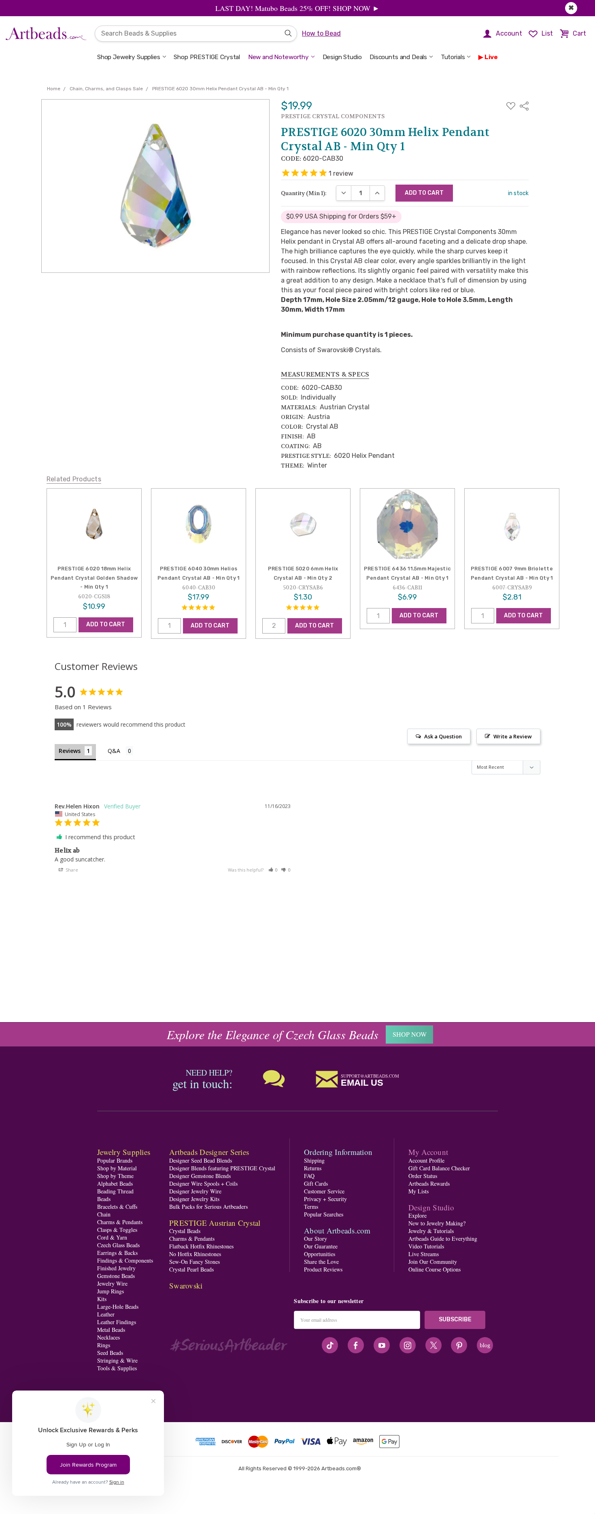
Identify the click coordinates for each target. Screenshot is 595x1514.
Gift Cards (316, 1183)
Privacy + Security (325, 1199)
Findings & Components (125, 1260)
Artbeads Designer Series (209, 1152)
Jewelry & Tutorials (431, 1231)
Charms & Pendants (119, 1222)
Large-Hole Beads (117, 1306)
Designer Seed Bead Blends (200, 1160)
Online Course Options (434, 1269)
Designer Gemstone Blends (200, 1176)
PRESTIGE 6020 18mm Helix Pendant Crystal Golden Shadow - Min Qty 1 (94, 578)
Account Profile (426, 1160)
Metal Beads (111, 1329)
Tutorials (453, 57)
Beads (103, 1199)
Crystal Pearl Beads (191, 1269)
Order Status (422, 1176)
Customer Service (324, 1191)
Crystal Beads (184, 1231)
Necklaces (108, 1337)
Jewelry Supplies (123, 1152)
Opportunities (319, 1254)
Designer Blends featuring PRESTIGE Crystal (222, 1168)
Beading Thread (115, 1191)
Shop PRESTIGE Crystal (207, 57)
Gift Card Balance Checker (439, 1168)
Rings (103, 1345)
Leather (106, 1314)
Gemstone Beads (116, 1276)
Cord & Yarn (112, 1237)
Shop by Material (117, 1168)
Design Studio (342, 57)
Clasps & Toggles (117, 1229)
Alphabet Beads (115, 1183)
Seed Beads (110, 1353)
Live (491, 57)
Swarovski (185, 1285)
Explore (417, 1215)
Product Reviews (323, 1269)
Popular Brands (114, 1160)
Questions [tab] (120, 751)
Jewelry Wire (112, 1283)
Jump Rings (110, 1291)
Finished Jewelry (116, 1268)
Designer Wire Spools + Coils (203, 1183)
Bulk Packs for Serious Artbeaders (208, 1206)
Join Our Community (432, 1261)
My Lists (418, 1191)
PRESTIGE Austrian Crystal (214, 1223)
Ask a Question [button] (443, 736)
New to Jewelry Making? (436, 1223)
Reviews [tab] (70, 751)
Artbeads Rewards (429, 1183)
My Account (428, 1152)
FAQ (309, 1176)
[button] (273, 870)
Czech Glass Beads (118, 1245)
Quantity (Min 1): (304, 193)
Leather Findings (116, 1322)
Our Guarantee (321, 1246)
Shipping (314, 1160)
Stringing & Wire (117, 1360)
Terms (311, 1206)
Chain (103, 1214)
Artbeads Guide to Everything (442, 1238)
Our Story (315, 1238)
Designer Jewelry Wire (195, 1191)
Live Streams (423, 1254)
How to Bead (321, 33)
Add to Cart (105, 624)
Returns (312, 1168)
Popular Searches (323, 1214)
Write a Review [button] (512, 736)
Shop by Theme (115, 1176)
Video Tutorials (426, 1246)
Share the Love (321, 1261)
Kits (101, 1299)
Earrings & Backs (117, 1253)
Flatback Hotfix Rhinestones (201, 1246)
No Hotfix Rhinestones (195, 1254)
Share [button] (71, 870)
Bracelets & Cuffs (117, 1206)
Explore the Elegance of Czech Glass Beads (272, 1034)
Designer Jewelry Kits (194, 1199)
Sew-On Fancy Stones (194, 1261)
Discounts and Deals (398, 57)
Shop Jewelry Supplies (128, 57)
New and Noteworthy (278, 57)
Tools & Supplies (117, 1368)
